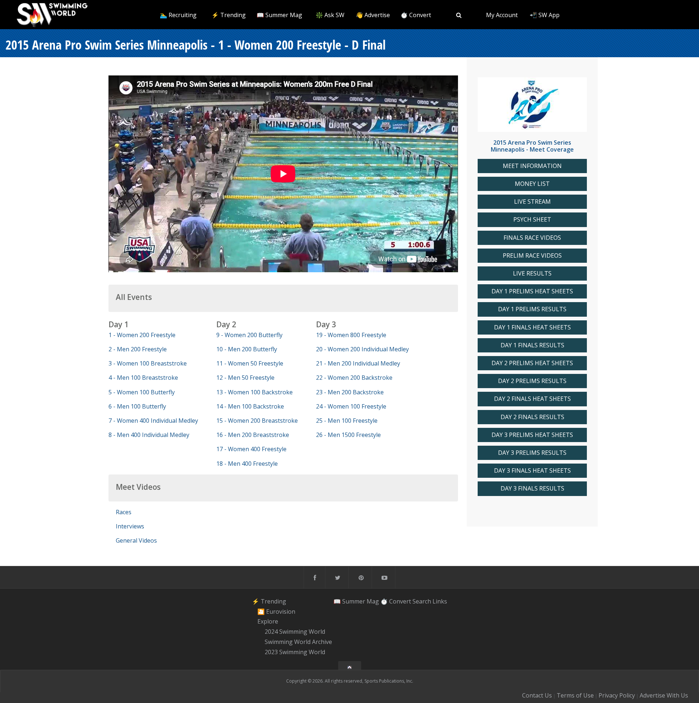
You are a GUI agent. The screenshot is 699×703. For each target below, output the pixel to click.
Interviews (130, 526)
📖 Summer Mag (279, 15)
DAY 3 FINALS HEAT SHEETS (532, 470)
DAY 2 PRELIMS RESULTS (532, 381)
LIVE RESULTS (532, 273)
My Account (502, 15)
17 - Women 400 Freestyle (251, 449)
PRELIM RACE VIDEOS (532, 255)
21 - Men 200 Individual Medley (358, 363)
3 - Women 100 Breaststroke (147, 363)
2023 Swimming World (295, 652)
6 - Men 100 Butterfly (137, 406)
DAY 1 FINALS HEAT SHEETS (532, 327)
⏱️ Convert (415, 15)
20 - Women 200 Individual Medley (362, 349)
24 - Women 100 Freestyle (351, 406)
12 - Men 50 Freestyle (245, 378)
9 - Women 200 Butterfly (249, 335)
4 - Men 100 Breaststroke (143, 378)
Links (440, 601)
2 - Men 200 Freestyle (137, 349)
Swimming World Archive (298, 642)
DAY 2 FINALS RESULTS (532, 417)
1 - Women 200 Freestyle (141, 335)
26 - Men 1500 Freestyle (348, 435)
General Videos (136, 540)
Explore (267, 622)
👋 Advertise (373, 15)
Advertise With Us (664, 695)
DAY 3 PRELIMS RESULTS (532, 452)
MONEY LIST (532, 183)
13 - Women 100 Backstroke (254, 392)
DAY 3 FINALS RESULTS (532, 488)
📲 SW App (545, 15)
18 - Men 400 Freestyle (247, 464)
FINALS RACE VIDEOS (532, 237)
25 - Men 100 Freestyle (347, 421)
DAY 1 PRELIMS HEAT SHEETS (532, 291)
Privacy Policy (617, 695)
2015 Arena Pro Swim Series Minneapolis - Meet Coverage (532, 145)
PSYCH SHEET (532, 219)
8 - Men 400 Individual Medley (148, 435)
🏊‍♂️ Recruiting (178, 15)
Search (421, 601)
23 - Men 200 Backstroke (350, 392)
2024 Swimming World (295, 632)
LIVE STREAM (532, 201)
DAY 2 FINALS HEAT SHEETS (532, 398)
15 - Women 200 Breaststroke (257, 421)
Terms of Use (575, 695)
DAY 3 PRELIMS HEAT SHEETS (532, 434)
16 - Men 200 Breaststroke (252, 435)
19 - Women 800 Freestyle (351, 335)
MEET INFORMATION (532, 166)
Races (123, 512)
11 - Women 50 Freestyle (249, 363)
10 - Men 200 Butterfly (246, 349)
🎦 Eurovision (276, 612)
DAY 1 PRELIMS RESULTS (532, 309)
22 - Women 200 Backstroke (354, 378)
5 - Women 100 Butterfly (141, 392)
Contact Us (537, 695)
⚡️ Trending (229, 15)
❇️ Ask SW (330, 15)
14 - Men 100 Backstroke (250, 406)
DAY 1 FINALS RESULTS (532, 345)
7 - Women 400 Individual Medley (153, 421)
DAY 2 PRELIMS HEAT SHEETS (532, 363)
